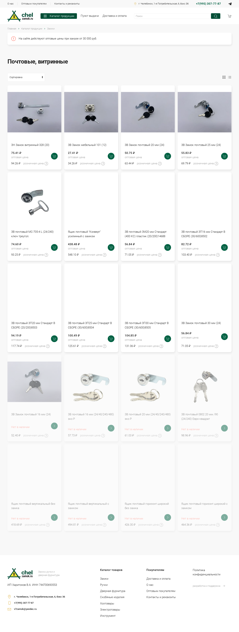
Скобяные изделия (112, 597)
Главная (11, 28)
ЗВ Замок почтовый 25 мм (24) (201, 145)
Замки (51, 28)
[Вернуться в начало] (20, 16)
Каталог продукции (62, 16)
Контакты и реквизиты (67, 3)
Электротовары (110, 609)
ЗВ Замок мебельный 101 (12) (87, 145)
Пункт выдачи (90, 16)
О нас (10, 3)
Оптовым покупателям (34, 3)
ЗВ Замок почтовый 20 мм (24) (144, 145)
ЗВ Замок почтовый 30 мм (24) (201, 323)
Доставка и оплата (115, 16)
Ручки (104, 585)
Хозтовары (107, 603)
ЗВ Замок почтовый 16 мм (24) (31, 414)
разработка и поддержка (206, 585)
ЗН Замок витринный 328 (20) (30, 145)
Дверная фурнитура (112, 591)
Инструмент (108, 615)
